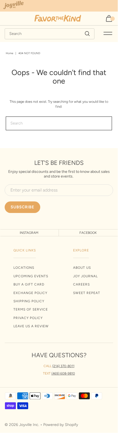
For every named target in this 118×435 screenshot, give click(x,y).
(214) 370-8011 (63, 366)
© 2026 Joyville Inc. (22, 424)
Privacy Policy (28, 318)
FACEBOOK (88, 233)
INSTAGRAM (29, 233)
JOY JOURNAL (85, 276)
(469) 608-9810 (63, 373)
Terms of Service (30, 309)
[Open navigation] (108, 33)
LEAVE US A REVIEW (31, 326)
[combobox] (49, 33)
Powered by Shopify (60, 424)
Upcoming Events (30, 276)
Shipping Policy (28, 301)
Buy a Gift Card (28, 284)
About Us (82, 268)
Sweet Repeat (86, 293)
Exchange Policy (30, 293)
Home (9, 53)
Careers (81, 284)
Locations (23, 268)
